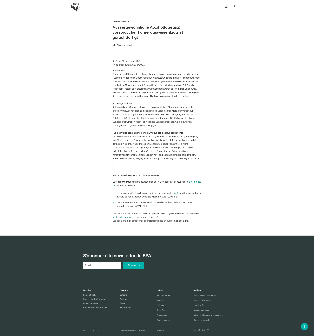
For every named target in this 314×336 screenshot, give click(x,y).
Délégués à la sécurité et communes (209, 315)
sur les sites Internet (122, 217)
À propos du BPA (163, 295)
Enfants (123, 295)
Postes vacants (163, 320)
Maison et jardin (90, 303)
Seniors (123, 299)
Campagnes (162, 315)
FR (89, 331)
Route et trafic (90, 295)
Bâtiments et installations (95, 307)
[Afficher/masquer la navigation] (241, 6)
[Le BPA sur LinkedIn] (195, 330)
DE (84, 331)
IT (93, 331)
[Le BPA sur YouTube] (208, 330)
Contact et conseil (201, 320)
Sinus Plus (161, 310)
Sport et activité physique (95, 299)
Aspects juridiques (201, 310)
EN (98, 331)
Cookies (142, 331)
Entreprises (125, 307)
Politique (160, 305)
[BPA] (75, 7)
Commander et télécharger (205, 295)
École (122, 303)
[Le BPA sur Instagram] (203, 330)
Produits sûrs (199, 305)
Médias (160, 300)
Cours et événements (202, 300)
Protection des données (128, 331)
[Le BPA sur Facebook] (199, 330)
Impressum (160, 331)
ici (175, 193)
